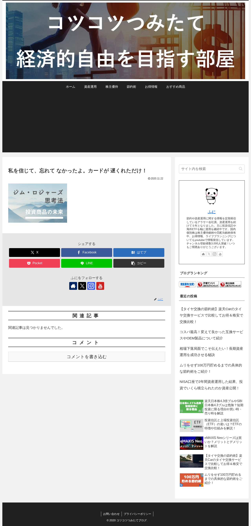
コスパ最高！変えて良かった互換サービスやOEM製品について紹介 (211, 335)
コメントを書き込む (87, 356)
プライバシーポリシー (137, 513)
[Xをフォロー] (82, 286)
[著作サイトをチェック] (73, 286)
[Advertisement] (125, 125)
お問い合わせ (111, 513)
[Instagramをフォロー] (91, 286)
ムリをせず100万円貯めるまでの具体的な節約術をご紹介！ (211, 368)
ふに (212, 212)
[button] (138, 263)
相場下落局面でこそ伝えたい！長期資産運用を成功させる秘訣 (211, 352)
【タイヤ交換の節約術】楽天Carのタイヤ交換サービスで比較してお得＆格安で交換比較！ (211, 315)
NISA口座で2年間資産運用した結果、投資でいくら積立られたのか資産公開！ (211, 385)
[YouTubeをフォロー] (100, 286)
